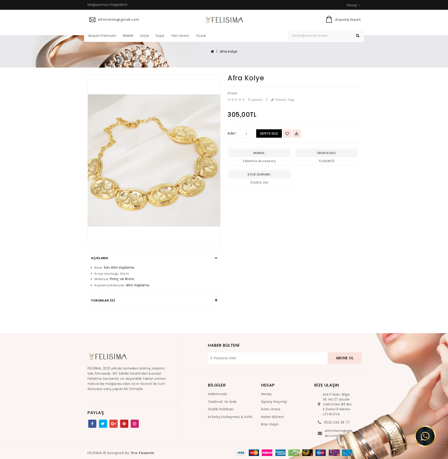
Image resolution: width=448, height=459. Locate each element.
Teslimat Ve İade (222, 401)
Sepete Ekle (269, 133)
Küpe (160, 35)
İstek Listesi (270, 409)
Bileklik (128, 35)
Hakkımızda (217, 394)
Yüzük (201, 35)
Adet (232, 133)
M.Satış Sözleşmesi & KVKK (230, 416)
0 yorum (255, 99)
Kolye (144, 35)
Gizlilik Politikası (221, 409)
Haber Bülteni (272, 416)
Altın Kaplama (137, 285)
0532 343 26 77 (337, 422)
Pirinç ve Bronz (122, 279)
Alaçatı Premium (102, 35)
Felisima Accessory (259, 161)
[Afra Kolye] (154, 161)
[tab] (154, 258)
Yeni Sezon (180, 35)
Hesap (266, 394)
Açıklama (99, 258)
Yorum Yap (284, 99)
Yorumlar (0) (103, 300)
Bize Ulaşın (270, 424)
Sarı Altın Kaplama (119, 267)
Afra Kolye (228, 51)
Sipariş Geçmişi (274, 401)
